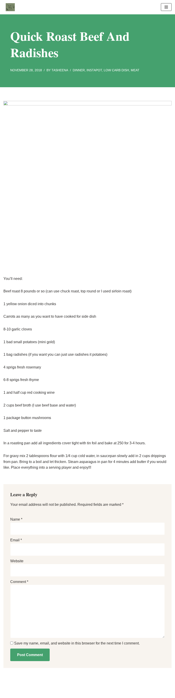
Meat (135, 70)
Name (16, 519)
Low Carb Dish (116, 70)
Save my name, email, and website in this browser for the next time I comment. (77, 643)
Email (16, 540)
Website (16, 561)
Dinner (79, 70)
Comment (19, 582)
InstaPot (94, 70)
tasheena (59, 70)
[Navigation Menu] (166, 7)
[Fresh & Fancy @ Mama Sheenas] (9, 7)
